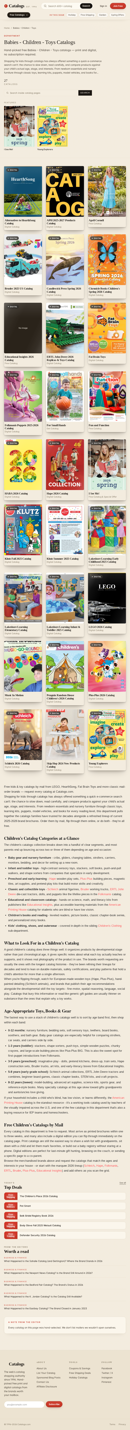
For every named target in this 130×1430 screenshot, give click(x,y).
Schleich (52, 889)
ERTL (7, 1170)
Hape (52, 878)
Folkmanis (104, 894)
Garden (102, 15)
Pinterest (106, 1382)
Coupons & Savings (79, 1368)
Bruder (85, 889)
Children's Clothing (110, 925)
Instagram (107, 1377)
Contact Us (43, 1382)
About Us (42, 1368)
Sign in (103, 6)
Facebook (107, 1368)
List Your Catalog (46, 1373)
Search (86, 6)
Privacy (122, 1424)
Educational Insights (39, 904)
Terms (112, 1424)
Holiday (72, 15)
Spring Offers (117, 15)
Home (7, 28)
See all (123, 1182)
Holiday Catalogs (78, 1377)
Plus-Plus (86, 878)
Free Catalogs (17, 15)
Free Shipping (87, 15)
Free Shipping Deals (80, 1373)
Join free (118, 6)
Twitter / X (107, 1373)
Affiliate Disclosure (47, 1386)
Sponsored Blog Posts (48, 1377)
